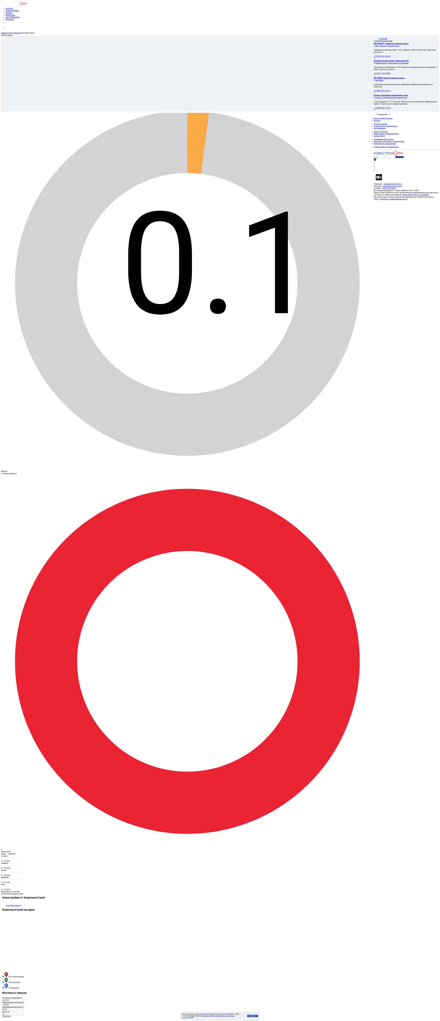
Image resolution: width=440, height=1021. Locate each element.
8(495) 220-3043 (14, 22)
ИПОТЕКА (10, 19)
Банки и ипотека (381, 132)
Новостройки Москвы (383, 118)
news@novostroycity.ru (393, 184)
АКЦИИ (9, 13)
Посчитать (6, 1016)
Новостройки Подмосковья (385, 126)
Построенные (14, 982)
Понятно (253, 1016)
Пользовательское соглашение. (415, 195)
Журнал (377, 121)
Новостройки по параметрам (386, 147)
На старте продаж (16, 977)
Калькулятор (379, 136)
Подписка (399, 157)
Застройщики (379, 128)
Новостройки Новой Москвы (386, 134)
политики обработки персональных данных (218, 1016)
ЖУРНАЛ (9, 9)
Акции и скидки (380, 124)
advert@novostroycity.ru (392, 186)
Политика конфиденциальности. (394, 199)
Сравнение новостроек (383, 139)
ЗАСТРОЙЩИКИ (12, 17)
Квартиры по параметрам (385, 144)
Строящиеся (13, 988)
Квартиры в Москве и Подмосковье (389, 141)
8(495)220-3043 (389, 188)
